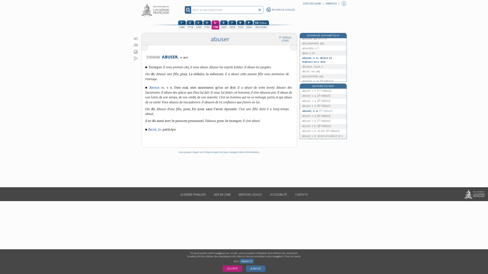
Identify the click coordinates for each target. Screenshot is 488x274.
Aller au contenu (156, 3)
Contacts (301, 194)
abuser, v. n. (316, 90)
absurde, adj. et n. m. (314, 38)
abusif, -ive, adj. (311, 71)
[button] (135, 39)
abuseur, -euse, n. (312, 66)
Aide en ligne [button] (312, 3)
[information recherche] (188, 10)
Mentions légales (250, 194)
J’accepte (232, 268)
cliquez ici (246, 261)
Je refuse (256, 268)
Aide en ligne (222, 194)
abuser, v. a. (316, 95)
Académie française (193, 194)
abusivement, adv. (313, 76)
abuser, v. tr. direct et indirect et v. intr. (317, 60)
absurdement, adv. (313, 43)
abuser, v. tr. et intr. (320, 131)
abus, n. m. (308, 53)
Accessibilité (278, 194)
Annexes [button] (331, 3)
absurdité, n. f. (310, 48)
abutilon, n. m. (317, 81)
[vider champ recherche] (259, 10)
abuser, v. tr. (316, 126)
